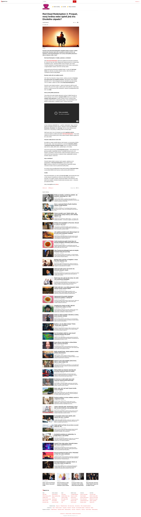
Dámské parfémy (68, 509)
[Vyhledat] (74, 1)
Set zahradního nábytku (80, 507)
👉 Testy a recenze (71, 6)
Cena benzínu (77, 505)
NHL (62, 502)
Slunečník (69, 507)
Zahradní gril (87, 507)
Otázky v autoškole (93, 500)
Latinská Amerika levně (84, 500)
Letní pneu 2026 (92, 494)
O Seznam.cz (62, 513)
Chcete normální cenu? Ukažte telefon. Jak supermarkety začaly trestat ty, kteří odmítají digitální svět (66, 215)
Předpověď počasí (64, 505)
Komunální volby (45, 502)
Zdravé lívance (73, 497)
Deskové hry (78, 509)
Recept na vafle (73, 500)
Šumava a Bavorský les (84, 497)
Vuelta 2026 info (55, 494)
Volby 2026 (44, 494)
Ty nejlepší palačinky (74, 494)
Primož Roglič (54, 500)
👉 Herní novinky (56, 6)
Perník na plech (73, 502)
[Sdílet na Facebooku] (76, 188)
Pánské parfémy (95, 509)
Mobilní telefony (54, 509)
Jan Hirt (53, 497)
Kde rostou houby (71, 505)
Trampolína (65, 507)
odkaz (57, 184)
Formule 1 (63, 500)
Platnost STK (92, 502)
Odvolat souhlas (68, 513)
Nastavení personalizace (76, 513)
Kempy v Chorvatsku (84, 494)
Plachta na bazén (59, 507)
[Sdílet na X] (78, 188)
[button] (61, 37)
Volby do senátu (45, 500)
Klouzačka (73, 507)
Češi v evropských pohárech (86, 505)
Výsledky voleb (45, 497)
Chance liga (63, 494)
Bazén (54, 507)
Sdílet (75, 22)
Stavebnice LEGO (61, 509)
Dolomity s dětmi (83, 502)
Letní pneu (73, 509)
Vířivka (92, 507)
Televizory (83, 509)
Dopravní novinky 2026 (94, 497)
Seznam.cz (137, 1)
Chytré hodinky (88, 509)
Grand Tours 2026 (55, 502)
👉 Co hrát (63, 6)
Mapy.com (58, 505)
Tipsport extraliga (64, 497)
